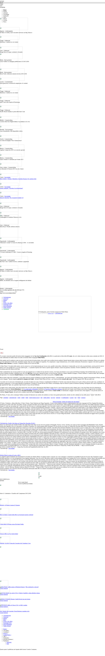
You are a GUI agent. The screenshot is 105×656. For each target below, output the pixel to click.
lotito (27, 397)
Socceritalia (12, 416)
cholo (18, 397)
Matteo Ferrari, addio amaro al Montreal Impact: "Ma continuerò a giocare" (19, 587)
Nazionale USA (7, 304)
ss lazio (72, 397)
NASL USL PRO (7, 303)
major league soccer (34, 397)
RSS (8, 643)
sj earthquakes (65, 397)
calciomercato (12, 397)
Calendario (6, 309)
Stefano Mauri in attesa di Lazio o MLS (10, 455)
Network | (9, 642)
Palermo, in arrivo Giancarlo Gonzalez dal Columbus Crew (15, 543)
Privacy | (5, 633)
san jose (53, 397)
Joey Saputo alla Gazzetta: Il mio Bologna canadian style (14, 611)
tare (75, 397)
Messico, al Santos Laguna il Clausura (10, 505)
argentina (5, 397)
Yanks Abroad (7, 307)
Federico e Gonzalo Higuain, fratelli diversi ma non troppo (15, 599)
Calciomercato (7, 297)
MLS (4, 301)
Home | (5, 629)
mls (41, 397)
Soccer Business (7, 306)
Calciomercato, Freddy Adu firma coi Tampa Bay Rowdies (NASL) (17, 423)
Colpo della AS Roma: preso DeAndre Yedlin (12, 524)
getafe (23, 397)
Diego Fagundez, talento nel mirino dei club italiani (66, 401)
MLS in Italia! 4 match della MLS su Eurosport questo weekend (16, 514)
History (5, 300)
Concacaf (5, 298)
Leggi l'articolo (4, 612)
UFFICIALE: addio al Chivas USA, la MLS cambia (13, 605)
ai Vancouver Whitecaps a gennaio (53, 389)
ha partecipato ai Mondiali (31, 389)
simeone (58, 397)
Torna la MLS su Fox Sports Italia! (9, 533)
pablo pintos (46, 397)
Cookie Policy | (7, 635)
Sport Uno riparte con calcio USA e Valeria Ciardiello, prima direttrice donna (20, 593)
